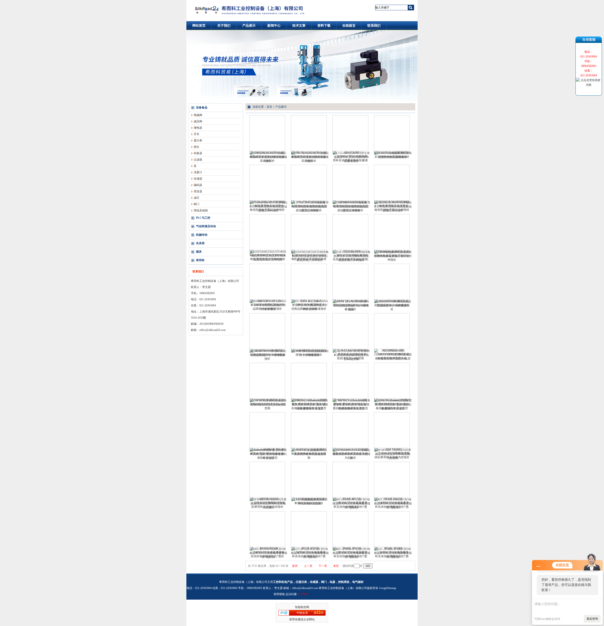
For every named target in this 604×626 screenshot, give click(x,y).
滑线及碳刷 (201, 210)
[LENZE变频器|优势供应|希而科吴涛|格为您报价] (309, 480)
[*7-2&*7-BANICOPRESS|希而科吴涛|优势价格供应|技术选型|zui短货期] (350, 331)
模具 (199, 251)
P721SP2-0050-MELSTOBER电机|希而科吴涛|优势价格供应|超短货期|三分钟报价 (351, 256)
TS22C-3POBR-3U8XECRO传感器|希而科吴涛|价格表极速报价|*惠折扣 (393, 553)
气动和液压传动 (206, 226)
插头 (196, 146)
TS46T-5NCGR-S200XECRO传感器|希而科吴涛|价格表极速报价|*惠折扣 (393, 503)
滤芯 (196, 197)
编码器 (198, 185)
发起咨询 (592, 618)
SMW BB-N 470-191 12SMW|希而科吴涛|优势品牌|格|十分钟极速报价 (268, 305)
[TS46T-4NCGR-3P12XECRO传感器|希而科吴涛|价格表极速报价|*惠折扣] (350, 480)
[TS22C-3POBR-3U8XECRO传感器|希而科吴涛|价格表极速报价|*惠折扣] (392, 529)
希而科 (200, 260)
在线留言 (349, 25)
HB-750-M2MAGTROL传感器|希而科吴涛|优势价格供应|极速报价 (310, 157)
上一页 (308, 566)
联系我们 (374, 25)
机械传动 (201, 234)
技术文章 (299, 25)
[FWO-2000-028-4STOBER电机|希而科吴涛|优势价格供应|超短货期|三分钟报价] (267, 183)
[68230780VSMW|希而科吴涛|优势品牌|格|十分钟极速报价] (267, 331)
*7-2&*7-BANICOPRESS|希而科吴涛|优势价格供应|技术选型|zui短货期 (351, 355)
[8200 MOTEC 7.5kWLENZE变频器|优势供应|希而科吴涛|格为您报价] (392, 430)
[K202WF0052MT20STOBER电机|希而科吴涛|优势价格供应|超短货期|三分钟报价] (309, 232)
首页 (269, 106)
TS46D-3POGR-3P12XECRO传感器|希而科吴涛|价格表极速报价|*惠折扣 (351, 553)
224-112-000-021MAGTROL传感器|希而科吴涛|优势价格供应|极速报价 (351, 157)
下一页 (323, 566)
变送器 (198, 191)
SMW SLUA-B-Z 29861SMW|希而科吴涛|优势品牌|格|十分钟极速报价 (310, 305)
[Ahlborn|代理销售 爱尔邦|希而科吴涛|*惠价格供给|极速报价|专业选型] (267, 430)
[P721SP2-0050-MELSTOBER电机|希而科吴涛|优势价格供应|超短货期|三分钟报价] (350, 232)
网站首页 (199, 25)
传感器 (198, 178)
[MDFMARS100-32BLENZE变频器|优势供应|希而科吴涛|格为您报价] (267, 480)
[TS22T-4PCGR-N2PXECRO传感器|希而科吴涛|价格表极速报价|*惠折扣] (309, 529)
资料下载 (324, 25)
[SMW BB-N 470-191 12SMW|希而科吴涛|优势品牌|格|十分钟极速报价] (267, 282)
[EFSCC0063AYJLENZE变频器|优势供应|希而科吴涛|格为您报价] (350, 430)
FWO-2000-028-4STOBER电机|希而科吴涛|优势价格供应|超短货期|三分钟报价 (268, 206)
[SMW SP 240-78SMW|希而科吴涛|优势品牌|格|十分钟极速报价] (350, 282)
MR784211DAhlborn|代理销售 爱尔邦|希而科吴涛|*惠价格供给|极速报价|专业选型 (310, 404)
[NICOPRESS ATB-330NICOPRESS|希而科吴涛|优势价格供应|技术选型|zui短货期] (392, 331)
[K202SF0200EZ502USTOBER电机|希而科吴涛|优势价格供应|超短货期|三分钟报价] (267, 232)
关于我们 (224, 25)
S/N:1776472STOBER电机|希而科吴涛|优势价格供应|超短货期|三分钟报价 (310, 206)
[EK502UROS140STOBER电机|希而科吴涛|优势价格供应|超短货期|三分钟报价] (392, 183)
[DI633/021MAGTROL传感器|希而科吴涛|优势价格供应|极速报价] (267, 133)
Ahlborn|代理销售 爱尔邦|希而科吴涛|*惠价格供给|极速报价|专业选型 (268, 454)
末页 (336, 566)
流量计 (198, 172)
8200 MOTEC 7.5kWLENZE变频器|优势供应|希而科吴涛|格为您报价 (393, 454)
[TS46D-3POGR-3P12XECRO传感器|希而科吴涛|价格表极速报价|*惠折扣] (350, 529)
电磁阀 (198, 115)
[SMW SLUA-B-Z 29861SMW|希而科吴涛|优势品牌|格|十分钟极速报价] (309, 282)
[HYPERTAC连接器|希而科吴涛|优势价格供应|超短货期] (309, 430)
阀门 (196, 204)
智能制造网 (302, 607)
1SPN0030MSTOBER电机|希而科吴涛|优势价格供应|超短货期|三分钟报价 (351, 206)
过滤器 (198, 159)
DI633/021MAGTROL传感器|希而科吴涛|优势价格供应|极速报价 (268, 157)
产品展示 (249, 25)
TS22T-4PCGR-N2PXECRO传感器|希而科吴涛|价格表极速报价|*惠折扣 (310, 553)
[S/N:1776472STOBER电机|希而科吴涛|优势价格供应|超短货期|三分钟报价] (309, 183)
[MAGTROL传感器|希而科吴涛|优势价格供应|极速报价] (392, 133)
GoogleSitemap (387, 588)
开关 (196, 134)
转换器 (198, 153)
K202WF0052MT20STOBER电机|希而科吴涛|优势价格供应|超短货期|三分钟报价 (309, 256)
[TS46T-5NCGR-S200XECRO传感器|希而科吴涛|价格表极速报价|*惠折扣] (392, 480)
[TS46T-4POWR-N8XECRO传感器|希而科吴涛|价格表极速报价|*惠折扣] (267, 529)
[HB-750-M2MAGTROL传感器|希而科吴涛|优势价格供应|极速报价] (309, 133)
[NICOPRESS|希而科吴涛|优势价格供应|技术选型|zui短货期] (267, 381)
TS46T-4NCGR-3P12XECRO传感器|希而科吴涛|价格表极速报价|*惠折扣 (351, 503)
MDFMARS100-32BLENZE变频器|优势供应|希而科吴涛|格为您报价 (268, 503)
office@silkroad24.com (212, 330)
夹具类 (200, 243)
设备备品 (201, 107)
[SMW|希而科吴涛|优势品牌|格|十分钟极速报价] (309, 331)
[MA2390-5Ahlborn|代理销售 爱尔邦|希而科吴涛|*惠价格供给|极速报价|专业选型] (392, 381)
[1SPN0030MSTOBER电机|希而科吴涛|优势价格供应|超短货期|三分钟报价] (350, 183)
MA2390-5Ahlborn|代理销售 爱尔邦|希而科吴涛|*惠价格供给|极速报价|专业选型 (393, 404)
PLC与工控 (203, 217)
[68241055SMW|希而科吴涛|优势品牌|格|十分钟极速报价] (392, 282)
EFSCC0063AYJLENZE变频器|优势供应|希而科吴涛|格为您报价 (351, 454)
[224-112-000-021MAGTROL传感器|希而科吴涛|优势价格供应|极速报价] (350, 133)
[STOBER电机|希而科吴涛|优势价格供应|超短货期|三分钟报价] (392, 232)
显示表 (198, 140)
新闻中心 (274, 25)
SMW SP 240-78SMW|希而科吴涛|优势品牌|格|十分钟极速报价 (351, 305)
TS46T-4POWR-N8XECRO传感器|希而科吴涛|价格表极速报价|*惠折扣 (268, 553)
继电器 (198, 127)
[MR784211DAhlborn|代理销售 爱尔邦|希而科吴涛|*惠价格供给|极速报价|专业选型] (309, 381)
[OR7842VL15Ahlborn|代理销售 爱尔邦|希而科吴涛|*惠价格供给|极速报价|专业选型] (350, 381)
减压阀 (198, 121)
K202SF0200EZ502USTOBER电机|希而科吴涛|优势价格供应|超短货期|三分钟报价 (268, 255)
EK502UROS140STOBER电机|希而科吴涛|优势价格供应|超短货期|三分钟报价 (393, 206)
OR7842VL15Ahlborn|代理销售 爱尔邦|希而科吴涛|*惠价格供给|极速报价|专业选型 (351, 404)
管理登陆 (279, 594)
